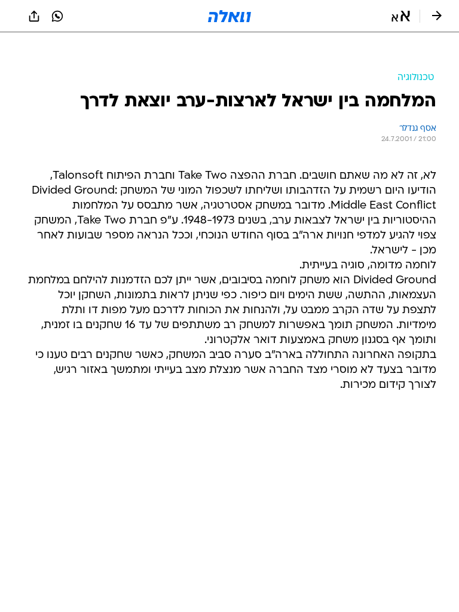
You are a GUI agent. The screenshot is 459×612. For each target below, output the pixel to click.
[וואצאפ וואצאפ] (57, 16)
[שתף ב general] (34, 16)
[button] (400, 16)
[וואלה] (229, 16)
